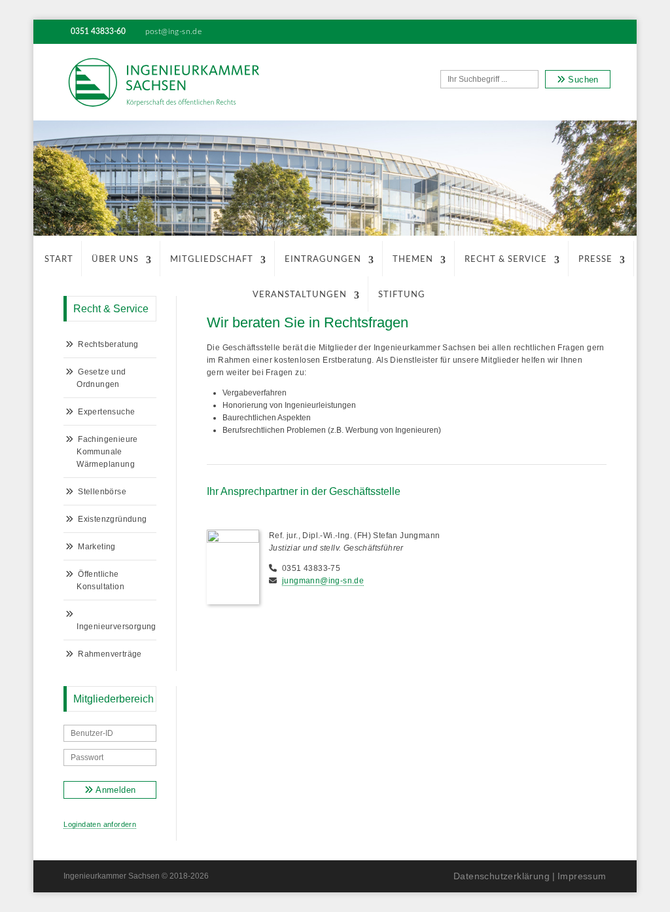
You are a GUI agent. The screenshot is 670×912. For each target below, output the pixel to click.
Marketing (97, 546)
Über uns (115, 259)
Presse (595, 259)
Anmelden (115, 790)
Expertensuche (106, 411)
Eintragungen (323, 259)
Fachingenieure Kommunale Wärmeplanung (107, 452)
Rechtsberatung (108, 344)
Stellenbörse (102, 491)
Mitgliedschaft (211, 259)
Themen (413, 259)
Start (58, 259)
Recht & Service (506, 259)
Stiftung (401, 295)
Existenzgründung (112, 519)
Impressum (582, 876)
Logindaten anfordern (99, 824)
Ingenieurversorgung (116, 626)
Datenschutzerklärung (501, 876)
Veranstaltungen (300, 295)
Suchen (582, 79)
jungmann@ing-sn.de (323, 580)
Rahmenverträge (110, 654)
